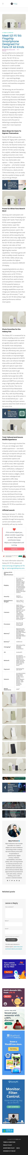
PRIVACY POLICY (7, 1145)
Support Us (14, 549)
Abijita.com (18, 1139)
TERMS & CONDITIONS (9, 1142)
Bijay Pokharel (5, 49)
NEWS (9, 803)
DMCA (18, 1148)
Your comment (9, 907)
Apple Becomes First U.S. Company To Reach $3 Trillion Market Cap (12, 814)
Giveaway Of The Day (9, 1151)
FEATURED (17, 812)
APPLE (12, 812)
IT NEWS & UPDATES (7, 32)
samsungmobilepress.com (15, 568)
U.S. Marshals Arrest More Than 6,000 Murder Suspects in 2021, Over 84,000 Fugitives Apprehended (16, 806)
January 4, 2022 (11, 49)
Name (7, 920)
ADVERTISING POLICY (9, 1148)
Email (6, 928)
